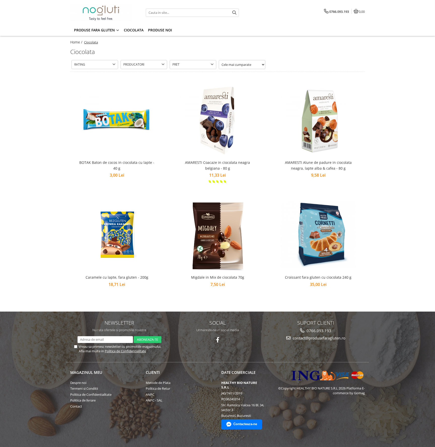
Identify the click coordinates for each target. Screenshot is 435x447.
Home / (76, 42)
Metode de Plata (158, 382)
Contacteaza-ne (245, 424)
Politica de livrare (83, 400)
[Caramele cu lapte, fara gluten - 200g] (117, 234)
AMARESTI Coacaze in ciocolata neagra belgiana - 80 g (217, 165)
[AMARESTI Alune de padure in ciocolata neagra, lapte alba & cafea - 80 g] (318, 119)
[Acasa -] (101, 12)
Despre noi (78, 382)
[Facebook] (217, 339)
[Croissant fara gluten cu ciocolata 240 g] (318, 234)
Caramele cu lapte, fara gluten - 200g (117, 277)
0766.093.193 (318, 330)
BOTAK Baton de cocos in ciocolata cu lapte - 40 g (116, 165)
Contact (76, 406)
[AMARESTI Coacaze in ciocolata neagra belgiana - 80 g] (217, 119)
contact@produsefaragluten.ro (318, 337)
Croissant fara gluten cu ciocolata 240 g (318, 277)
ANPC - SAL (154, 400)
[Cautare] (234, 13)
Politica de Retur (158, 388)
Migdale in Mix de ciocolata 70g (217, 277)
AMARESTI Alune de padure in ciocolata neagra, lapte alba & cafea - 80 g (318, 165)
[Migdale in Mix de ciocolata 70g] (217, 234)
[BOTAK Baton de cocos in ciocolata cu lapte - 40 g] (117, 119)
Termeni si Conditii (84, 388)
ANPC (150, 394)
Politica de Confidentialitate (125, 351)
